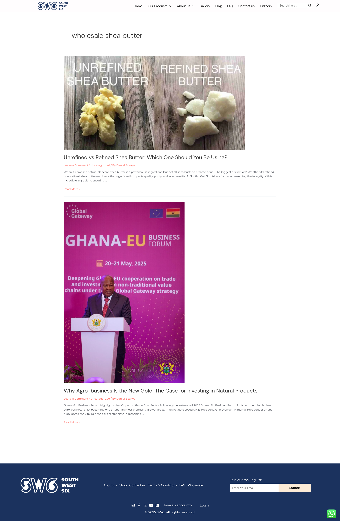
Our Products (158, 6)
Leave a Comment (76, 165)
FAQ (230, 6)
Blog (218, 6)
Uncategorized (100, 165)
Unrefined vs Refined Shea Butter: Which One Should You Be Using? (145, 157)
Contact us (246, 6)
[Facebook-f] (139, 505)
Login (204, 505)
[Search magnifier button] (309, 5)
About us (183, 6)
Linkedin (266, 6)
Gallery (205, 6)
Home (138, 6)
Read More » (72, 189)
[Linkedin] (157, 505)
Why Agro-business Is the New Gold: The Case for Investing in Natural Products (160, 390)
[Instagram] (133, 505)
